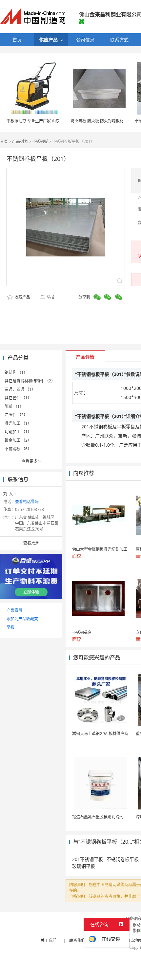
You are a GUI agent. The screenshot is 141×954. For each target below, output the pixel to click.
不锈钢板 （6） (18, 449)
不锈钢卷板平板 (123, 859)
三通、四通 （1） (20, 389)
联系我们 (77, 940)
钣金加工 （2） (18, 440)
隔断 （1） (14, 406)
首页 (4, 141)
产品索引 (14, 610)
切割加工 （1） (18, 432)
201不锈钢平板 (87, 859)
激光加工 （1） (18, 423)
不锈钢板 (40, 141)
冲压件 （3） (16, 415)
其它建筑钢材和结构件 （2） (30, 381)
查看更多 (31, 461)
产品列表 (20, 141)
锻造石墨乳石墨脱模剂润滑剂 (97, 817)
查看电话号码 (27, 501)
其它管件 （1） (18, 398)
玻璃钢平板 (83, 866)
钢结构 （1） (16, 372)
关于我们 (48, 940)
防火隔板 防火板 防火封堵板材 (97, 121)
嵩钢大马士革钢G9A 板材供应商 (100, 733)
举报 (50, 297)
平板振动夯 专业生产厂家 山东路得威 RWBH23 (48, 121)
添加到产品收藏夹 (22, 619)
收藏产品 (21, 297)
